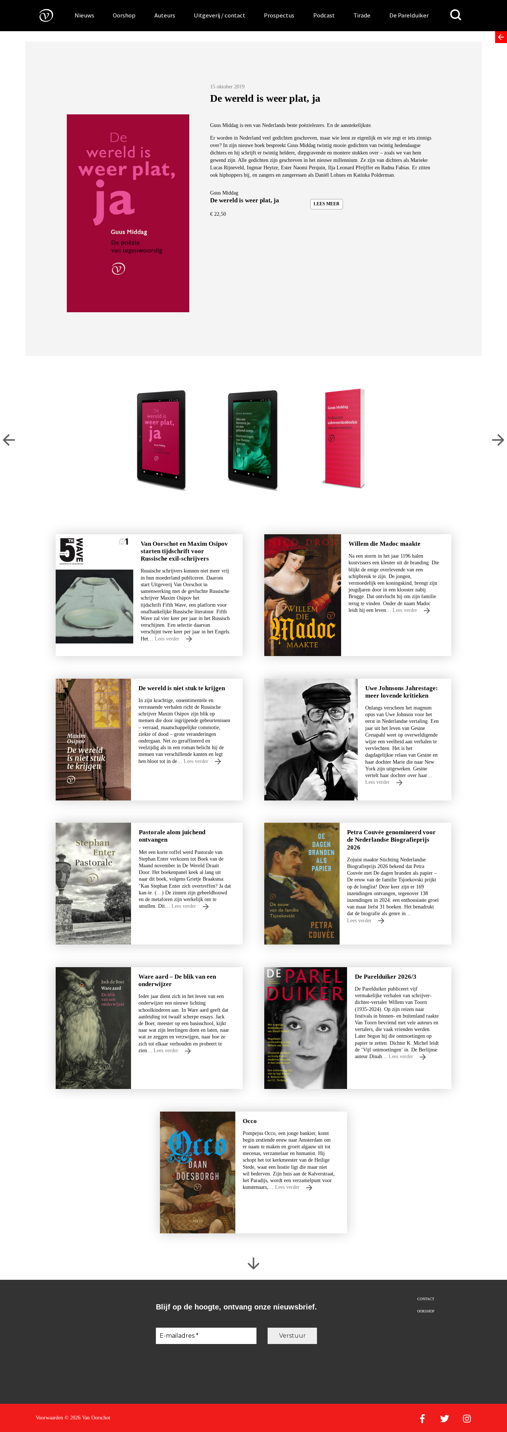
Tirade (361, 15)
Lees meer (327, 203)
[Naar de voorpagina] (40, 15)
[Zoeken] (455, 15)
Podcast (324, 15)
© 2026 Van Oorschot (87, 1417)
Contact (425, 1299)
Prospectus (279, 15)
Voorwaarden (49, 1417)
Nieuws (84, 15)
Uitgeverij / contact (219, 15)
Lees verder (168, 639)
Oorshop (124, 15)
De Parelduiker (409, 15)
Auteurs (164, 15)
